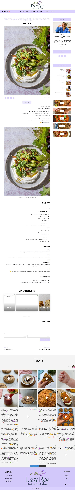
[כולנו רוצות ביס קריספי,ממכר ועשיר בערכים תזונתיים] (47, 379)
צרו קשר (22, 11)
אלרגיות (48, 18)
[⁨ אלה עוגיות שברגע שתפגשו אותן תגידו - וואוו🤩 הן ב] (9, 379)
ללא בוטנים (44, 18)
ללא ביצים (39, 18)
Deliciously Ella (8, 480)
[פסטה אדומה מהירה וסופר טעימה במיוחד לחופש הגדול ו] (47, 398)
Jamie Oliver (8, 481)
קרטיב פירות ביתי (62, 86)
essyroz (39, 361)
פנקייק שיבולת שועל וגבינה (61, 75)
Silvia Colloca (8, 478)
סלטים (6, 19)
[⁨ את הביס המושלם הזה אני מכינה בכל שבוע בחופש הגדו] (9, 416)
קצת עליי (39, 11)
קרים (21, 20)
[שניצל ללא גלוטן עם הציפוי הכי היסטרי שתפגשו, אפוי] (9, 436)
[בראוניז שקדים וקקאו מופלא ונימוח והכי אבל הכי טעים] (47, 454)
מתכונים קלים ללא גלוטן (13, 19)
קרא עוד (62, 46)
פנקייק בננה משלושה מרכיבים (60, 80)
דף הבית (53, 11)
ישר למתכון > (27, 102)
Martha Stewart (8, 475)
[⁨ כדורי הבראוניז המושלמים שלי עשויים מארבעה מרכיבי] (28, 454)
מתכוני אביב (28, 18)
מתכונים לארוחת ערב (43, 19)
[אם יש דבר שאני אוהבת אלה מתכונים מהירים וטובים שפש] (28, 436)
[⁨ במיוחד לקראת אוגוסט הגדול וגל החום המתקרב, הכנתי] (9, 398)
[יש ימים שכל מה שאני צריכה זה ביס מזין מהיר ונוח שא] (28, 379)
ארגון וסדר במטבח (30, 11)
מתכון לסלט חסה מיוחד (8, 349)
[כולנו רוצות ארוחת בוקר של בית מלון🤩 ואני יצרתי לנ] (9, 454)
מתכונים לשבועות (21, 19)
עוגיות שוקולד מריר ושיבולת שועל (60, 92)
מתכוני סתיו (18, 18)
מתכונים (47, 11)
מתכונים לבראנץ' (35, 19)
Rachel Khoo (8, 477)
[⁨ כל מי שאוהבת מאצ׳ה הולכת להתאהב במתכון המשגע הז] (47, 416)
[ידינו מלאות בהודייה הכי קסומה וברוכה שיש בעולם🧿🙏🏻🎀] (28, 416)
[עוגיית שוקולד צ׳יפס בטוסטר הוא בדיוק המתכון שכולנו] (28, 398)
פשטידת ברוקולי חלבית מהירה (44, 349)
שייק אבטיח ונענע (62, 69)
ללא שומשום (34, 18)
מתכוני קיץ (13, 18)
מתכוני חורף (23, 18)
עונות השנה (31, 20)
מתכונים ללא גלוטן (28, 19)
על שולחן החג (26, 20)
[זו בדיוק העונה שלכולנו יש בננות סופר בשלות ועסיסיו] (47, 436)
